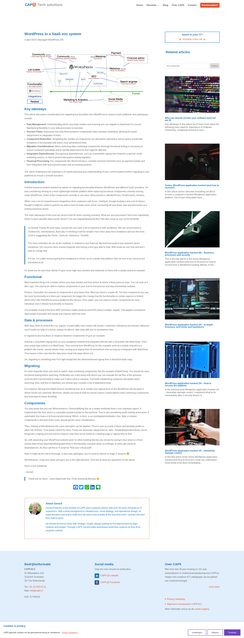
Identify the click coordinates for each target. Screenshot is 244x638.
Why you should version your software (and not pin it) (190, 119)
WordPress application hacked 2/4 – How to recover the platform (188, 384)
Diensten (151, 5)
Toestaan (232, 632)
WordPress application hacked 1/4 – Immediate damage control (190, 451)
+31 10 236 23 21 (37, 587)
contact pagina (201, 609)
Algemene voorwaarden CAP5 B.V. (184, 604)
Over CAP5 (178, 5)
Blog (165, 5)
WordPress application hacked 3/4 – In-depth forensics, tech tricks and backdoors (189, 326)
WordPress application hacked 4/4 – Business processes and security (189, 254)
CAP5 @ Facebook (110, 582)
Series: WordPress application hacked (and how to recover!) (192, 186)
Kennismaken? (210, 5)
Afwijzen (215, 632)
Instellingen (197, 632)
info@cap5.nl (36, 590)
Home (139, 5)
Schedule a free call (192, 39)
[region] (122, 630)
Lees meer (214, 587)
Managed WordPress (48, 40)
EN (62, 40)
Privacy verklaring (70, 632)
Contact (192, 5)
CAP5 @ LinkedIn (109, 575)
